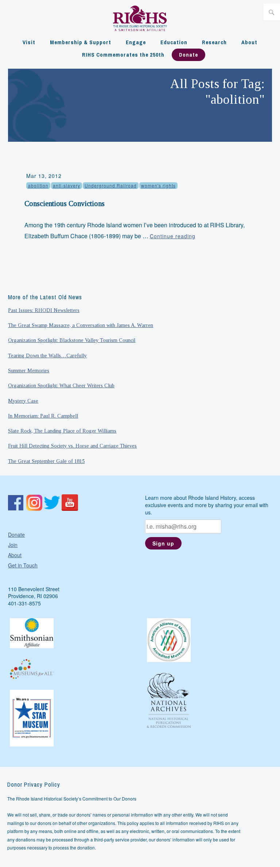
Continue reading (172, 236)
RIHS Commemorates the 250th (123, 54)
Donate (188, 54)
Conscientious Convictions (64, 203)
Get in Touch (23, 565)
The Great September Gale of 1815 (46, 461)
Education (173, 42)
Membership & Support (80, 42)
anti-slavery (66, 185)
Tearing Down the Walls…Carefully (47, 355)
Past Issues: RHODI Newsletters (43, 310)
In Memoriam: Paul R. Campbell (43, 416)
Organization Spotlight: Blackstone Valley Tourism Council (71, 340)
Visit (29, 42)
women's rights (158, 185)
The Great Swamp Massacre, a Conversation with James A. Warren (80, 325)
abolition (38, 185)
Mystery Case (23, 401)
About (249, 42)
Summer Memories (28, 370)
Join (13, 544)
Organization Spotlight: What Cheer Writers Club (61, 385)
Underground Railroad (111, 185)
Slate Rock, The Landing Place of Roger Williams (62, 431)
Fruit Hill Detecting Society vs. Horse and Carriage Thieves (72, 446)
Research (214, 42)
